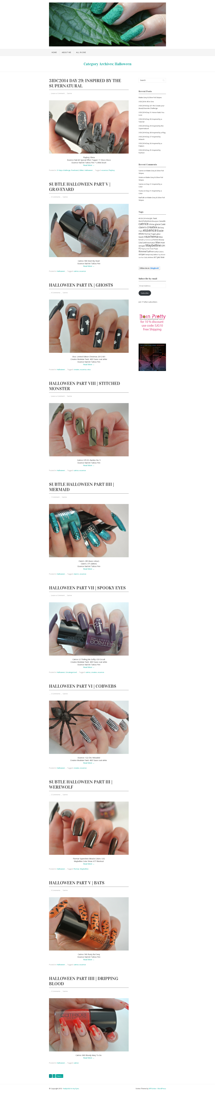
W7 (155, 257)
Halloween (89, 170)
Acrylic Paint (152, 218)
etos (89, 369)
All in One (81, 52)
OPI (163, 245)
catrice (76, 271)
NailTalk (142, 197)
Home (54, 52)
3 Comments (55, 197)
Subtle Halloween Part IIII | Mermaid (81, 487)
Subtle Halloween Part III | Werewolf (80, 784)
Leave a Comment (58, 93)
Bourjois (155, 221)
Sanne (69, 93)
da (159, 227)
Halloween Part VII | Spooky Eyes (87, 588)
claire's (76, 574)
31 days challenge (63, 170)
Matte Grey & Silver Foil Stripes (150, 97)
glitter (158, 234)
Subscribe (145, 293)
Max (158, 242)
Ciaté (163, 224)
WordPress (162, 1088)
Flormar (76, 869)
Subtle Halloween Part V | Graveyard (79, 186)
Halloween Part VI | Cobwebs (82, 686)
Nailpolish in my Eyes (71, 1088)
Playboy (112, 170)
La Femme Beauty (157, 240)
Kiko (161, 236)
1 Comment (55, 497)
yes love (160, 257)
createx (76, 369)
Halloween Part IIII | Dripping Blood (83, 981)
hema (154, 237)
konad (141, 240)
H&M (147, 236)
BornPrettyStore (145, 221)
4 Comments (55, 292)
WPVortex (152, 1088)
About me (66, 52)
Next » (59, 1076)
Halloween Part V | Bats (76, 883)
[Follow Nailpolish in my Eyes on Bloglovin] (149, 269)
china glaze (154, 224)
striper (142, 254)
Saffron (150, 251)
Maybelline (84, 869)
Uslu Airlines (148, 257)
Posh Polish (150, 249)
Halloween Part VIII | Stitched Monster (84, 386)
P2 (140, 248)
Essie (160, 230)
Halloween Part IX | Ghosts (81, 285)
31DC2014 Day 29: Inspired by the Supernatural (85, 83)
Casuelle (162, 221)
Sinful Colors (159, 252)
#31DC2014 (143, 218)
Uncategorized (71, 672)
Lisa (140, 242)
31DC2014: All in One (146, 101)
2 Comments (55, 694)
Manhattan (151, 243)
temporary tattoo (151, 254)
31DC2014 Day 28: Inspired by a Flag (152, 132)
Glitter (81, 170)
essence (104, 170)
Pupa (156, 249)
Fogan (153, 234)
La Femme (147, 240)
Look (144, 242)
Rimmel (143, 251)
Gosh (141, 236)
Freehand (75, 170)
